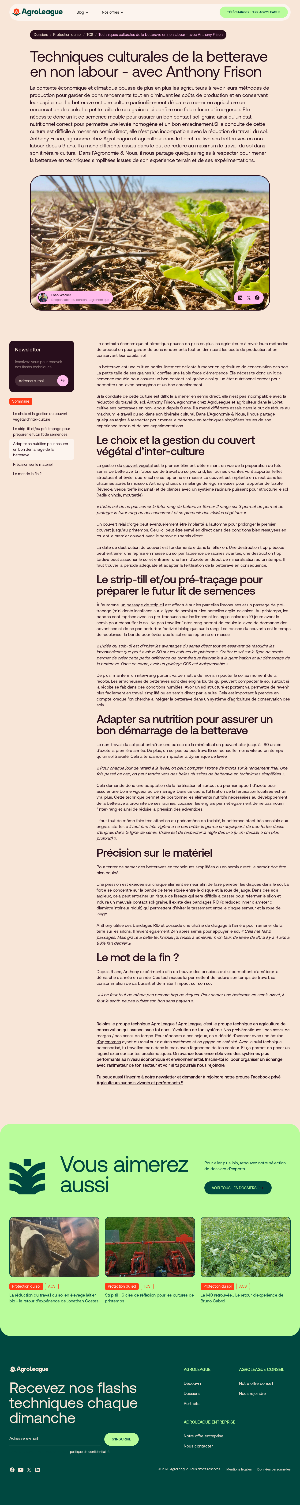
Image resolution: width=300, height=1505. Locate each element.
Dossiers (41, 34)
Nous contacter (198, 1445)
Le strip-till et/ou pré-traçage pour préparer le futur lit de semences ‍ (41, 431)
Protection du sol (67, 34)
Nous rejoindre (252, 1393)
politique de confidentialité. (90, 1452)
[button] (83, 12)
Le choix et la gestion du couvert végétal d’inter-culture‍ (40, 416)
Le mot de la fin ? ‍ (27, 474)
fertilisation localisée (254, 791)
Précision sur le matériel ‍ (33, 464)
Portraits (191, 1403)
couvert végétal (138, 465)
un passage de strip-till (142, 604)
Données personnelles (274, 1469)
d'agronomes (109, 1041)
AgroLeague (218, 402)
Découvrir (193, 1383)
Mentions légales (239, 1469)
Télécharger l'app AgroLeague (253, 12)
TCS (89, 34)
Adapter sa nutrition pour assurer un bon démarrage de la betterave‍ (40, 449)
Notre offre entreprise (203, 1435)
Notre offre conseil (256, 1383)
